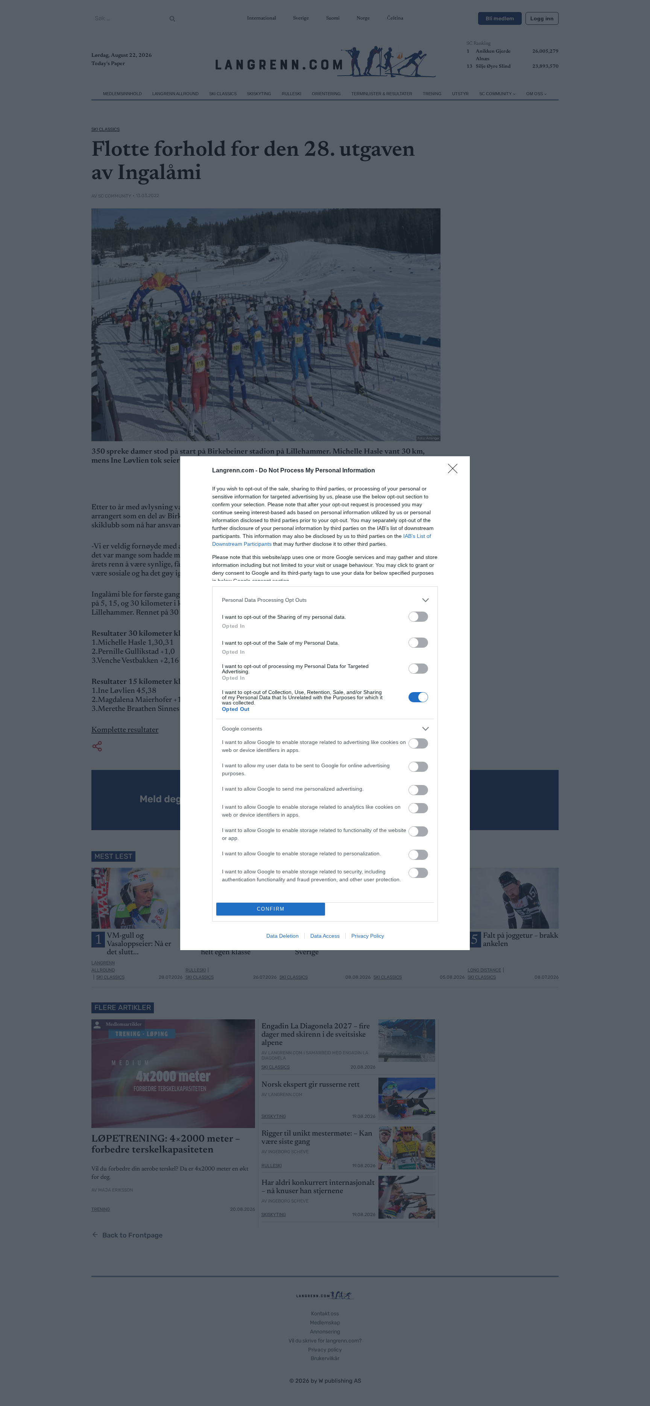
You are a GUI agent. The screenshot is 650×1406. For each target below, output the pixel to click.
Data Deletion (282, 936)
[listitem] (325, 600)
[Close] (455, 471)
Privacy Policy (367, 936)
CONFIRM (271, 909)
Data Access (325, 936)
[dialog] (325, 703)
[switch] (418, 617)
